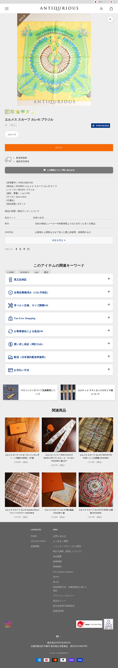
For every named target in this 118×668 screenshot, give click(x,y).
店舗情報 (35, 546)
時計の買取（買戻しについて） (68, 551)
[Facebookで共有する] (16, 249)
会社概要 (57, 556)
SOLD (58, 147)
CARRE (10, 272)
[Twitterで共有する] (20, 249)
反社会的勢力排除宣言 (64, 606)
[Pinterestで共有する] (24, 249)
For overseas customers (63, 572)
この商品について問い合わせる (61, 170)
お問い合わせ (59, 536)
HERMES (24, 272)
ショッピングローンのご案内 (67, 546)
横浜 (46, 272)
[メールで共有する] (28, 249)
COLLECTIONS (38, 541)
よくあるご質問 (60, 541)
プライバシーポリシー (64, 596)
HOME (34, 536)
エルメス (12, 134)
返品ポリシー (59, 601)
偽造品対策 (58, 611)
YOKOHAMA (102, 126)
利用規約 (57, 566)
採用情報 (57, 561)
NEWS (56, 577)
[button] (59, 281)
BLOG (56, 582)
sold (36, 272)
